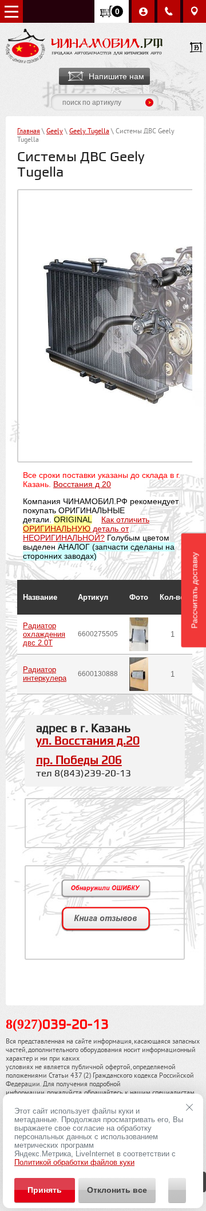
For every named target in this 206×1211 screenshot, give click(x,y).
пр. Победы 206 (79, 760)
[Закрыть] (189, 1107)
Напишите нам (116, 76)
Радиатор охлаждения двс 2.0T (44, 634)
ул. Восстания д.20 (88, 741)
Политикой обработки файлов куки (74, 1162)
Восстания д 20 (82, 484)
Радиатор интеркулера (44, 673)
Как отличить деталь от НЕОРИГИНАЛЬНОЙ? (86, 528)
